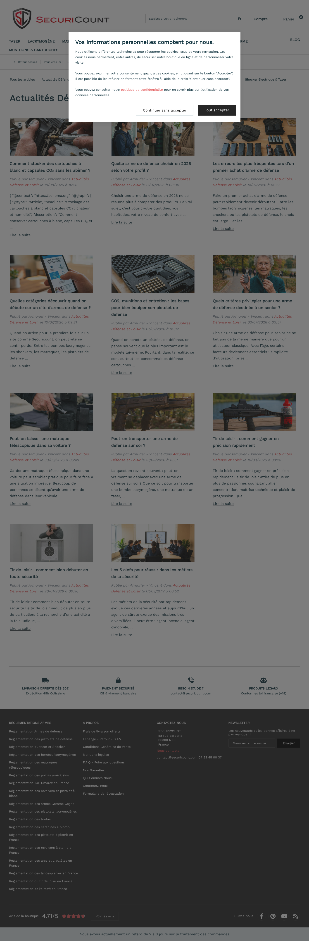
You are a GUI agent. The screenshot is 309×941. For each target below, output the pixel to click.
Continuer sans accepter (164, 110)
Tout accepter (217, 110)
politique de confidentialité (142, 90)
